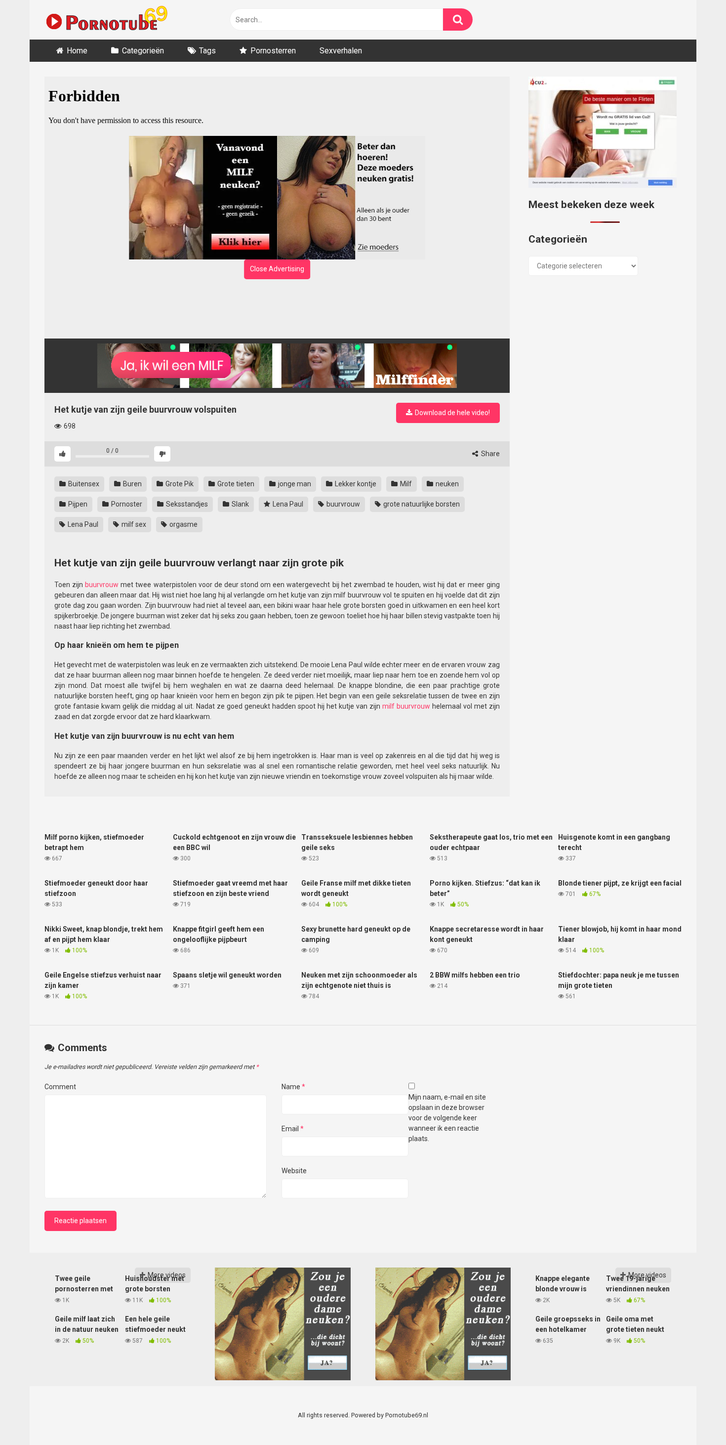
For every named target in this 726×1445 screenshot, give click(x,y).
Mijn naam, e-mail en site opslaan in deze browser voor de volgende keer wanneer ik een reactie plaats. (447, 1118)
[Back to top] (693, 1415)
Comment (60, 1087)
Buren (131, 484)
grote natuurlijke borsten (421, 504)
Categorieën (143, 50)
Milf (405, 484)
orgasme (183, 524)
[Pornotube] (105, 19)
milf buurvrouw (406, 706)
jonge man (294, 484)
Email (293, 1129)
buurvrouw (342, 504)
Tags (207, 50)
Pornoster (126, 504)
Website (294, 1171)
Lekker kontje (354, 484)
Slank (239, 504)
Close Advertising (277, 269)
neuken (446, 484)
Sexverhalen (341, 50)
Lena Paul (287, 504)
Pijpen (77, 504)
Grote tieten (235, 484)
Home (77, 50)
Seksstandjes (186, 504)
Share (490, 454)
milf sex (133, 524)
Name (293, 1087)
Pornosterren (273, 50)
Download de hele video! (451, 413)
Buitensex (83, 484)
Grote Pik (179, 484)
